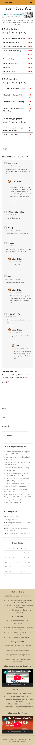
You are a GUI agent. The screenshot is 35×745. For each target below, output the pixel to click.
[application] (17, 678)
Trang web (5, 426)
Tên (4, 409)
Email (4, 417)
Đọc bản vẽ (15, 516)
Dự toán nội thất (24, 637)
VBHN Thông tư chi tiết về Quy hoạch (17, 457)
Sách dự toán (20, 605)
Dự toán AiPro (7, 2)
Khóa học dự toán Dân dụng (21, 533)
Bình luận (9, 177)
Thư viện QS (21, 602)
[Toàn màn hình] (31, 685)
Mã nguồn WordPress (24, 739)
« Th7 (6, 581)
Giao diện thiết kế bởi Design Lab (17, 741)
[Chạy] (4, 685)
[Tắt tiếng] (27, 685)
